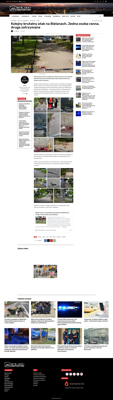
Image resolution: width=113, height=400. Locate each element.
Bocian (17, 31)
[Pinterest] (51, 240)
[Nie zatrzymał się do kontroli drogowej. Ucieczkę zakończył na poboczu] (78, 72)
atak (50, 236)
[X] (103, 1)
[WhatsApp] (54, 240)
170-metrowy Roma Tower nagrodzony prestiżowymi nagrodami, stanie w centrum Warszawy (88, 105)
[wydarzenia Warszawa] (56, 8)
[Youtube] (105, 1)
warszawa (39, 236)
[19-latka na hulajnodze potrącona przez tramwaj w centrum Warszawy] (78, 88)
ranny (47, 236)
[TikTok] (100, 1)
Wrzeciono (59, 236)
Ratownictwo (32, 20)
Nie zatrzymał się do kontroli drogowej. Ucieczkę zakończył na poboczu (88, 71)
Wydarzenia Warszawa (83, 35)
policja (44, 236)
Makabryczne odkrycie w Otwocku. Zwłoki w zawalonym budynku (88, 113)
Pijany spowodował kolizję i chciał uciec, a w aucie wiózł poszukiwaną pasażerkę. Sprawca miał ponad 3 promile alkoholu (24, 143)
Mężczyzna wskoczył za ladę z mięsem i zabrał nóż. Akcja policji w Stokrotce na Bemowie (24, 115)
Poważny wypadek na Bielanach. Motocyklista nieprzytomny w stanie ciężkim (24, 106)
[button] (100, 16)
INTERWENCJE (26, 20)
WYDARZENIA (13, 20)
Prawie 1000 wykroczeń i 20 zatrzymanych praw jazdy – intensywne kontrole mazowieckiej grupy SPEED (24, 124)
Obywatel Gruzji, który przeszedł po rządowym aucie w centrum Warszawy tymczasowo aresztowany (88, 80)
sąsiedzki (63, 236)
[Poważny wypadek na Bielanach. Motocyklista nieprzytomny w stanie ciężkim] (16, 309)
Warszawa (20, 20)
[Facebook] (95, 1)
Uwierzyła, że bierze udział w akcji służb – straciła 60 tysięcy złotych (24, 133)
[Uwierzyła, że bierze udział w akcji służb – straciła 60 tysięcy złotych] (78, 56)
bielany (54, 236)
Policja (38, 20)
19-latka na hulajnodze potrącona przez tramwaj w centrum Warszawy (88, 87)
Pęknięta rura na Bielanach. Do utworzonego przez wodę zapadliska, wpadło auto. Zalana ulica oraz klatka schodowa (88, 96)
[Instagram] (97, 1)
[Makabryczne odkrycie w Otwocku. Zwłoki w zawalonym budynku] (78, 113)
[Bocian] (12, 31)
